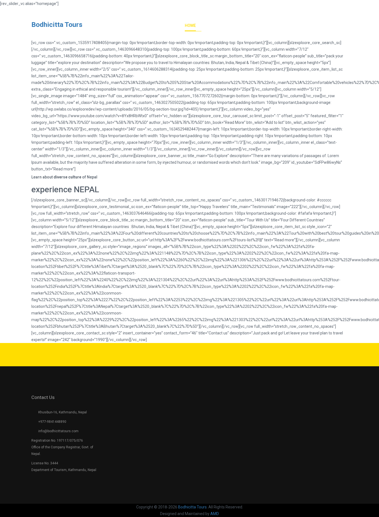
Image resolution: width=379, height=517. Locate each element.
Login (316, 6)
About (214, 25)
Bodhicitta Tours (56, 25)
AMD (214, 513)
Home (190, 25)
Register (339, 6)
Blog (308, 25)
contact (333, 25)
